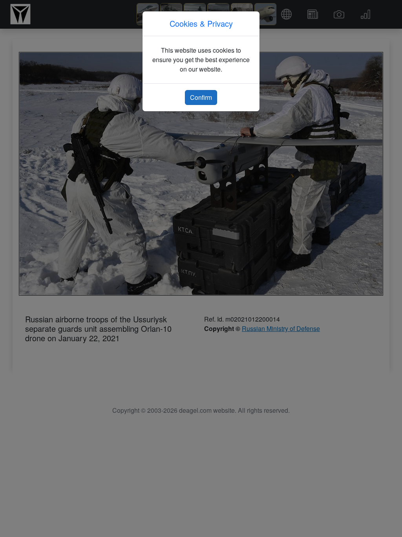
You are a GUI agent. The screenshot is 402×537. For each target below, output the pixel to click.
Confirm (201, 97)
